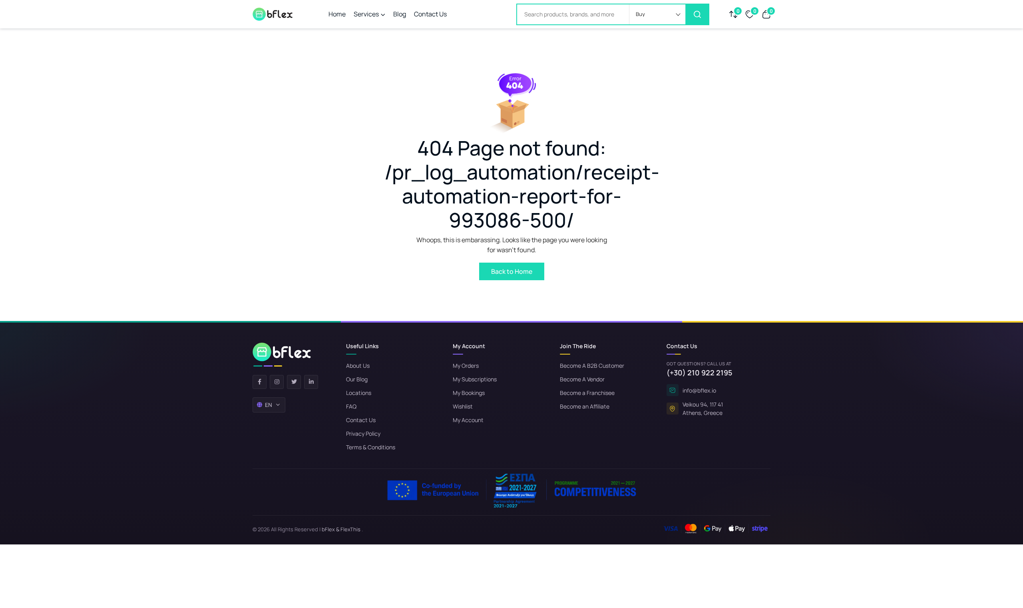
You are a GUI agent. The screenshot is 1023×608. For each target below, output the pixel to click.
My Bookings (469, 393)
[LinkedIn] (311, 382)
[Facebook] (260, 382)
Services (366, 14)
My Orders (466, 365)
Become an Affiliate (584, 406)
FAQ (351, 406)
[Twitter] (294, 382)
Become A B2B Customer (592, 365)
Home (337, 14)
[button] (657, 14)
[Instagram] (277, 382)
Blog (399, 14)
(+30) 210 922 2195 (699, 372)
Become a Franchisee (587, 393)
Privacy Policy (363, 433)
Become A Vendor (582, 379)
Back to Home (511, 271)
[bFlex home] (282, 355)
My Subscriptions (475, 379)
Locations (358, 393)
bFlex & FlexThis (341, 529)
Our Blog (357, 379)
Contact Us (430, 14)
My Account (468, 420)
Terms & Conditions (370, 447)
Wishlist (463, 406)
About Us (358, 365)
